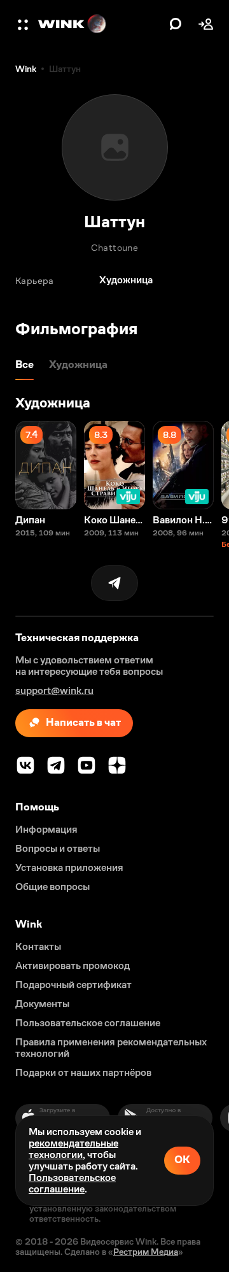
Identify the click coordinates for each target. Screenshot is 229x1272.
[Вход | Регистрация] (206, 24)
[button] (24, 24)
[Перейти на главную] (100, 24)
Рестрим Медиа (145, 1252)
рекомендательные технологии (73, 1149)
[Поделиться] (114, 583)
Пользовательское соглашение (72, 1183)
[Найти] (175, 24)
